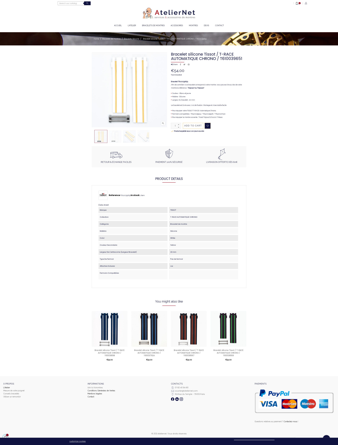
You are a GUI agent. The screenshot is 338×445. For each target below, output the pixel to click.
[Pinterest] (189, 64)
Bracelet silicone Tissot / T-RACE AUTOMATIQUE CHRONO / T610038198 (110, 353)
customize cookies (77, 441)
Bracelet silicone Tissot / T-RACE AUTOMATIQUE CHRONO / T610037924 (149, 353)
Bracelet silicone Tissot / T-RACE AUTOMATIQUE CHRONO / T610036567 (189, 353)
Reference (114, 195)
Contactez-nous (290, 421)
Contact (91, 397)
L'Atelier (6, 388)
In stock (135, 195)
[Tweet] (184, 64)
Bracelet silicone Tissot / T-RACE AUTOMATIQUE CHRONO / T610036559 (228, 353)
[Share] (180, 64)
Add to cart (193, 125)
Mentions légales (95, 394)
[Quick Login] (306, 3)
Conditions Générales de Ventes (101, 391)
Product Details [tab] (169, 179)
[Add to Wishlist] (208, 126)
